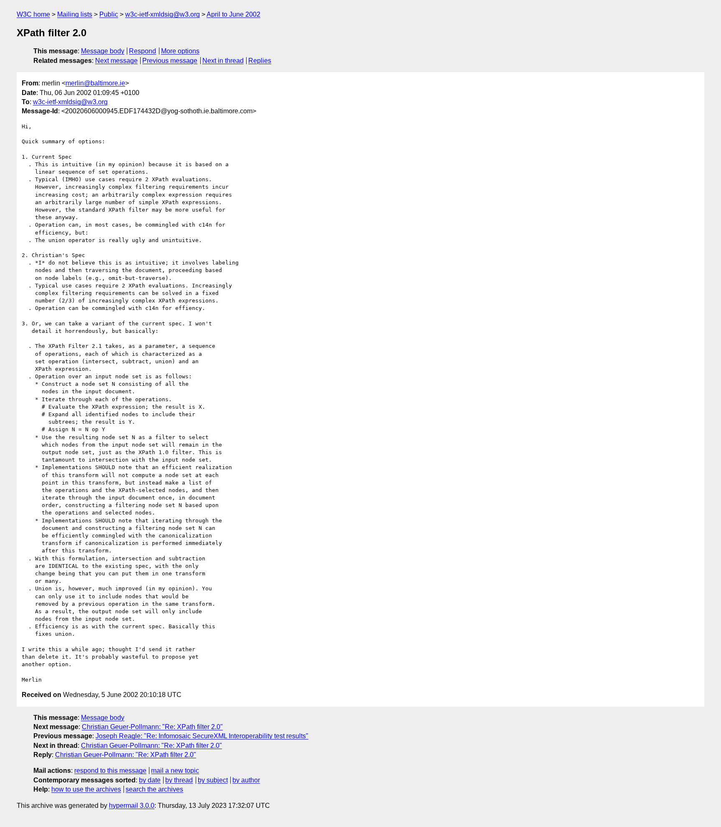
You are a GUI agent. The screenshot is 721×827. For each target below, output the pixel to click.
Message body (102, 51)
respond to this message (110, 770)
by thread (179, 780)
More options (180, 51)
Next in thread (223, 60)
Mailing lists (74, 14)
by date (150, 780)
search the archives (154, 789)
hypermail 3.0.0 (131, 805)
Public (108, 14)
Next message (116, 60)
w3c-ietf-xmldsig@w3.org (162, 14)
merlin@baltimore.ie (95, 83)
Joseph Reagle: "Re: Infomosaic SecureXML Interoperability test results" (202, 736)
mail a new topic (175, 770)
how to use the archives (86, 789)
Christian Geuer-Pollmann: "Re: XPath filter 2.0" (152, 726)
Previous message (169, 60)
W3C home (33, 14)
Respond (142, 51)
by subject (213, 780)
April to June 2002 (233, 14)
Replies (259, 60)
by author (246, 780)
